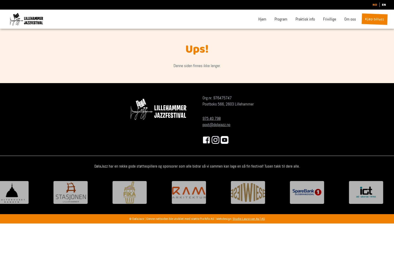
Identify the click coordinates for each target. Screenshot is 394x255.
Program (281, 19)
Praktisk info (305, 19)
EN (384, 4)
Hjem (262, 19)
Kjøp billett (374, 20)
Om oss (350, 19)
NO (375, 4)
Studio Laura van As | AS (249, 219)
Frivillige (329, 19)
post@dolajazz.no (216, 124)
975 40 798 (211, 118)
